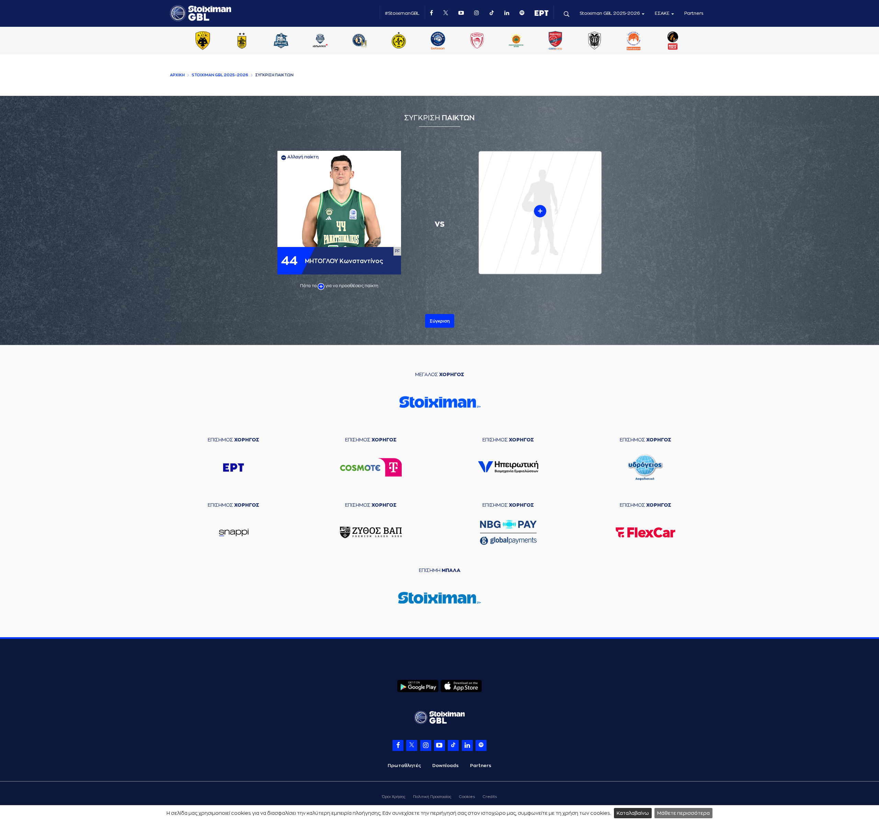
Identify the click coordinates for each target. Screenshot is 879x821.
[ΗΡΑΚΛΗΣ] (281, 41)
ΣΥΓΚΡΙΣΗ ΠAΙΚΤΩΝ (274, 75)
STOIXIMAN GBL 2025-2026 (220, 75)
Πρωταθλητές (404, 765)
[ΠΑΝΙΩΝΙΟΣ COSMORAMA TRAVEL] (555, 41)
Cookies (467, 797)
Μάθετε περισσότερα (683, 813)
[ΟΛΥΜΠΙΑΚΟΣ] (476, 41)
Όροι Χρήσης (393, 797)
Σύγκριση (440, 321)
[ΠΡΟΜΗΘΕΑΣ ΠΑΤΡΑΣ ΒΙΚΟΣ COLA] (673, 41)
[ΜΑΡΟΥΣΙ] (398, 41)
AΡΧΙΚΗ (177, 75)
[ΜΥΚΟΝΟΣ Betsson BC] (437, 41)
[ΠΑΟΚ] (594, 41)
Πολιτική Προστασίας (432, 797)
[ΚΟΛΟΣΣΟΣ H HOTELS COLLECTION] (359, 41)
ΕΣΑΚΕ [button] (663, 13)
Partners (694, 13)
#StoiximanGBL (402, 13)
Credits (490, 797)
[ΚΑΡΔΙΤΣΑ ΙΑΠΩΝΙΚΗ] (320, 41)
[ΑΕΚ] (202, 41)
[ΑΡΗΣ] (241, 41)
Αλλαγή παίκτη (302, 157)
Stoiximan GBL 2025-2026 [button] (610, 13)
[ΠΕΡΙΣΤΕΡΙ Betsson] (633, 41)
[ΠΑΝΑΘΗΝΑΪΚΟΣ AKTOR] (516, 41)
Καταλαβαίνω (633, 813)
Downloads (445, 765)
